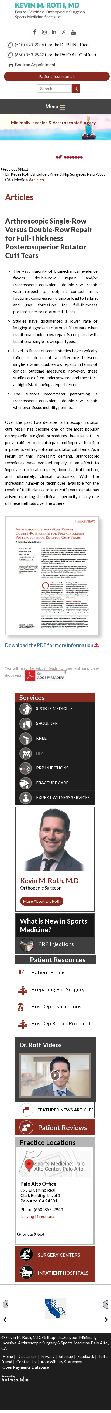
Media (19, 179)
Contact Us (26, 1361)
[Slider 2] (59, 157)
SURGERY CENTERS (59, 1255)
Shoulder (47, 723)
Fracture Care (52, 782)
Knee (41, 738)
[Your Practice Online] (15, 1377)
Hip (39, 753)
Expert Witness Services (63, 797)
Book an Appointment (35, 64)
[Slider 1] (57, 157)
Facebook (34, 32)
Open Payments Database (25, 1367)
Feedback (85, 1356)
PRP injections (52, 767)
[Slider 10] (81, 157)
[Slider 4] (65, 157)
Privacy (47, 1356)
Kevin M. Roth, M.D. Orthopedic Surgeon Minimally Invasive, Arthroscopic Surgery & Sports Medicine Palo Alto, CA (55, 1343)
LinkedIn (54, 32)
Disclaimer (26, 1356)
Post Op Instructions (56, 1006)
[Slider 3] (62, 157)
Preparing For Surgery (58, 989)
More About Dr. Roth (42, 901)
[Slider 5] (68, 157)
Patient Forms (48, 972)
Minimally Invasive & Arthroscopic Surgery (53, 122)
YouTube (73, 32)
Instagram (44, 32)
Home (7, 1356)
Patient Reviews (62, 1127)
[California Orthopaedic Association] (55, 1308)
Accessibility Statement (62, 1361)
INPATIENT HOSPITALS (63, 1273)
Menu (52, 106)
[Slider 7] (73, 157)
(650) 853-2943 (29, 54)
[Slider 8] (76, 157)
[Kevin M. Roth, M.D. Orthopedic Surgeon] (55, 13)
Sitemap (66, 1356)
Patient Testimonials (57, 76)
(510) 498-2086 (29, 44)
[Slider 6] (70, 157)
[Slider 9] (78, 157)
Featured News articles (65, 1109)
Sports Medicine (54, 708)
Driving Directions (37, 1216)
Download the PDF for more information (49, 645)
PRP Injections (56, 944)
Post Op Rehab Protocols (62, 1023)
